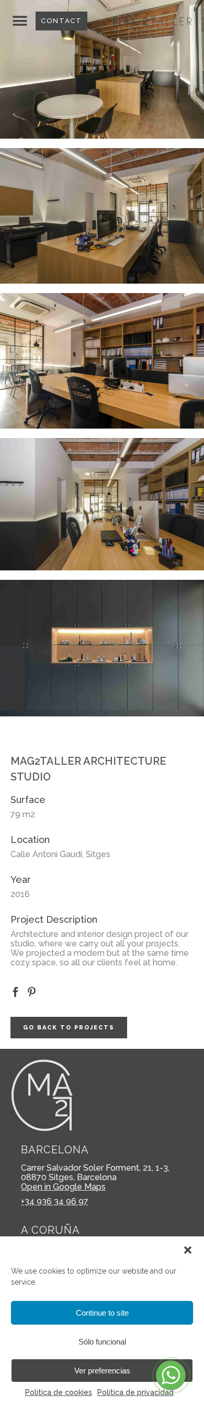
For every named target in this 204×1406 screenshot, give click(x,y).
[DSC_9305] (102, 216)
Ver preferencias (102, 1370)
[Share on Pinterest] (32, 991)
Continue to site (102, 1312)
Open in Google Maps (63, 1187)
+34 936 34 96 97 (54, 1201)
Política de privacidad (135, 1392)
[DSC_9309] (102, 504)
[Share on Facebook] (15, 991)
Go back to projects (69, 1027)
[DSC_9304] (102, 69)
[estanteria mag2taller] (102, 648)
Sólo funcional (102, 1341)
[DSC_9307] (102, 361)
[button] (188, 1250)
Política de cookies (58, 1392)
